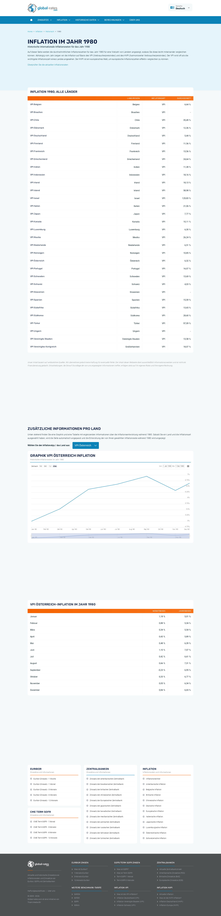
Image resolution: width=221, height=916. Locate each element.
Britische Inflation (153, 795)
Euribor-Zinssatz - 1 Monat (45, 784)
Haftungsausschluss (36, 891)
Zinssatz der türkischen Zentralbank (105, 838)
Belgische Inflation (153, 790)
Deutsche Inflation (153, 806)
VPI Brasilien (36, 112)
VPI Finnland (36, 143)
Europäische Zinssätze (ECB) (171, 880)
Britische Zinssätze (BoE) (169, 877)
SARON (77, 894)
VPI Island (35, 190)
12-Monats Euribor (82, 880)
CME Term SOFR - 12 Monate (45, 838)
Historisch (50, 31)
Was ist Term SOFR (124, 873)
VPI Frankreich (37, 151)
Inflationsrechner (153, 779)
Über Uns (134, 20)
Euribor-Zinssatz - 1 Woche (45, 779)
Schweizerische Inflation (156, 838)
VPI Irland (35, 182)
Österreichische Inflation (156, 833)
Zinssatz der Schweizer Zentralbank (104, 833)
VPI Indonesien (37, 174)
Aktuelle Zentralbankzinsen (170, 869)
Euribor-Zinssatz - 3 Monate (45, 790)
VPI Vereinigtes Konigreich (43, 346)
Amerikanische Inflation (156, 784)
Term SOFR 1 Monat (125, 877)
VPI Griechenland (38, 159)
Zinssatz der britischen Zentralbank (104, 790)
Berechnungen (113, 20)
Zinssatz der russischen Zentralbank (105, 827)
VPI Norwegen (37, 253)
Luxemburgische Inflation (156, 827)
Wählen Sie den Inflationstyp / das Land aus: (49, 445)
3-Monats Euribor (81, 877)
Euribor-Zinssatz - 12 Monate (46, 800)
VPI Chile (34, 120)
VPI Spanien (36, 300)
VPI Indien (35, 167)
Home (30, 31)
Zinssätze (43, 20)
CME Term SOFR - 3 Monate (45, 827)
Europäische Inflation (155, 811)
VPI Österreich (37, 260)
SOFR (76, 901)
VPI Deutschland (38, 135)
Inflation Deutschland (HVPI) (171, 901)
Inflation (62, 20)
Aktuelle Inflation (166, 894)
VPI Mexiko (35, 237)
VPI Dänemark (37, 128)
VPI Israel (34, 198)
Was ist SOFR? (123, 869)
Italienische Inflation (154, 817)
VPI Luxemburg (37, 229)
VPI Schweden (37, 276)
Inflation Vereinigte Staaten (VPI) (130, 901)
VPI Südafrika (36, 307)
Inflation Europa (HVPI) (169, 905)
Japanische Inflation (154, 822)
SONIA (76, 905)
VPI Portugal (36, 268)
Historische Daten (86, 20)
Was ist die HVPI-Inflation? (170, 898)
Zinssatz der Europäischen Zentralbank (106, 800)
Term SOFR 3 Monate (125, 880)
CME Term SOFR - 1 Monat (44, 822)
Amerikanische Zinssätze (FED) (172, 873)
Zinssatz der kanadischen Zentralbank (105, 811)
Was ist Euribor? (81, 869)
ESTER (77, 898)
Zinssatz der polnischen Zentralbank (105, 822)
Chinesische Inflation (154, 800)
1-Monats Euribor (81, 873)
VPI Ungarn (35, 331)
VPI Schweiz (36, 284)
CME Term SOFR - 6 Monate (45, 832)
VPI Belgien (36, 104)
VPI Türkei (35, 323)
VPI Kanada (35, 221)
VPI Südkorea (36, 315)
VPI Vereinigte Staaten (41, 339)
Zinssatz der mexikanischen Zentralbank (106, 817)
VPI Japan (35, 214)
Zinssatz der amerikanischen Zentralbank (107, 779)
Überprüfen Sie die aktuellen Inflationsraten (48, 65)
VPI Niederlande (38, 245)
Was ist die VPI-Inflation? (127, 894)
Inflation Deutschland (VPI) (128, 898)
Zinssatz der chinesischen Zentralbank (106, 795)
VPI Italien (35, 206)
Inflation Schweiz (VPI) (126, 905)
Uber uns (51, 891)
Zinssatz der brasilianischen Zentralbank (106, 784)
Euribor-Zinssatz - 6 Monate (45, 795)
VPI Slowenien (37, 292)
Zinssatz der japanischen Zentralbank (105, 806)
